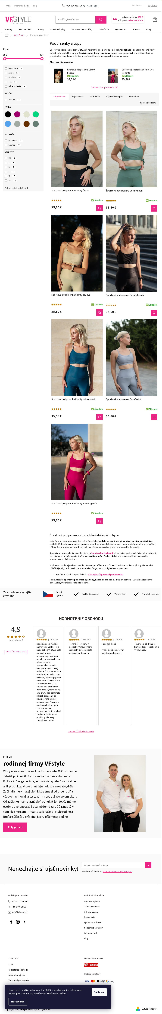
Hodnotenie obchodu (18, 969)
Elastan (14, 145)
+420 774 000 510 (20, 901)
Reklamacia (89, 917)
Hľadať (100, 20)
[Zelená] (36, 114)
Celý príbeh (15, 827)
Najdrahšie (95, 96)
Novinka (14, 77)
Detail (99, 208)
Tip (12, 82)
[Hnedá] (26, 124)
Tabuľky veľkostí (92, 906)
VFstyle (14, 99)
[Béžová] (26, 114)
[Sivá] (17, 124)
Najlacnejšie (77, 96)
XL (12, 176)
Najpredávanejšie (114, 96)
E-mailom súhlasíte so (107, 871)
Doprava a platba (21, 5)
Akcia (13, 73)
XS (12, 158)
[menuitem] (8, 29)
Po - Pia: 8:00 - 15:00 (17, 906)
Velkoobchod (90, 933)
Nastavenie (17, 1001)
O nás (8, 5)
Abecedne (134, 96)
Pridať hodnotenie (16, 651)
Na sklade (15, 68)
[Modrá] (8, 124)
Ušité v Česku (17, 86)
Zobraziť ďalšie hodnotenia (81, 731)
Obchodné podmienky (18, 980)
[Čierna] (8, 114)
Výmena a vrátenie (93, 922)
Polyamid (15, 140)
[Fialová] (17, 114)
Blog (35, 5)
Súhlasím (99, 992)
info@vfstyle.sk (19, 912)
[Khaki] (36, 124)
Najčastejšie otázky (93, 927)
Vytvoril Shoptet (149, 1009)
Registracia (152, 5)
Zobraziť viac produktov (102, 87)
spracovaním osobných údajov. (117, 871)
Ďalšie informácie (56, 993)
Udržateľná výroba (16, 975)
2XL (12, 180)
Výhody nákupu (91, 912)
